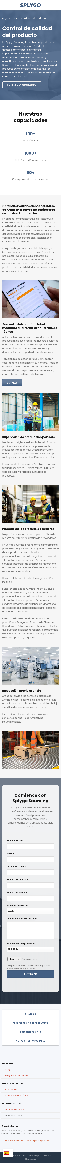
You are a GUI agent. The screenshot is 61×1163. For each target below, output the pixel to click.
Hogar (5, 18)
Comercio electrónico (17, 1095)
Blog (7, 1069)
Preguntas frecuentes (16, 1075)
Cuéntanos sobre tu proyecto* (22, 918)
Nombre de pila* (15, 840)
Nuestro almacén (14, 1109)
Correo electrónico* (17, 866)
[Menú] (57, 5)
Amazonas (11, 1089)
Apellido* (11, 853)
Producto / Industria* (18, 905)
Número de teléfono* (18, 879)
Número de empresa (17, 892)
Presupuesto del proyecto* (21, 943)
